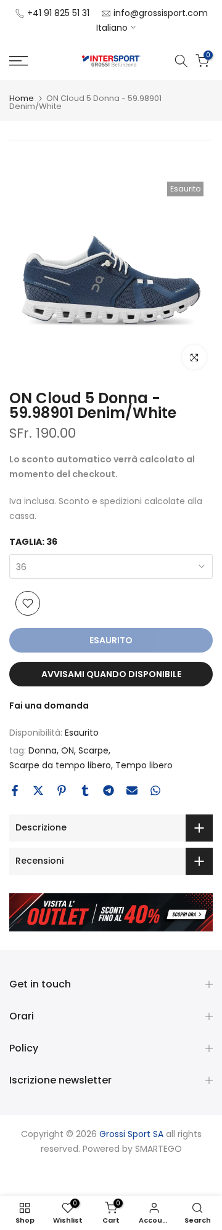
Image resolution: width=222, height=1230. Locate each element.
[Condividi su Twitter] (38, 790)
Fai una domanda (49, 705)
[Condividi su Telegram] (108, 790)
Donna (42, 750)
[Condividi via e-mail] (132, 790)
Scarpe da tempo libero (60, 765)
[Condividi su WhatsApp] (155, 790)
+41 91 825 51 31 (58, 13)
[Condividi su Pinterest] (61, 790)
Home (21, 98)
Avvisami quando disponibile (111, 674)
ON (67, 750)
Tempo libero (144, 765)
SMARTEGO (158, 1149)
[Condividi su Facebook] (14, 790)
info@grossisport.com (160, 13)
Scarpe (93, 750)
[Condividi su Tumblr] (85, 790)
